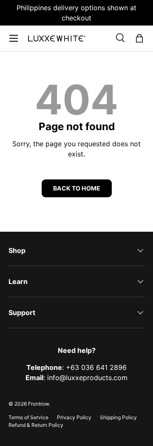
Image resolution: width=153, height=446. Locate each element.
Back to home (76, 188)
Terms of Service (28, 417)
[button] (139, 38)
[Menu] (13, 38)
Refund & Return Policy (35, 425)
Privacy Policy (74, 417)
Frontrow (38, 404)
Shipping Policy (118, 417)
